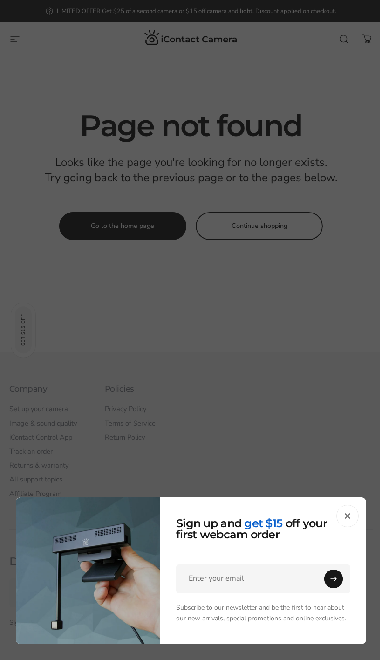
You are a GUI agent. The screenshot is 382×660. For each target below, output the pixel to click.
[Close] (347, 516)
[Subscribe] (333, 579)
